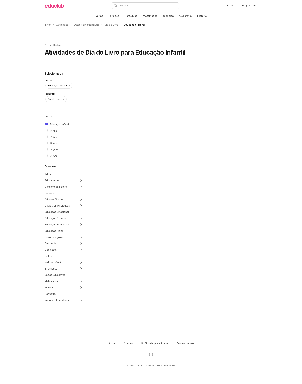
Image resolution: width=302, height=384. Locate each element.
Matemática (150, 15)
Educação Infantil (59, 124)
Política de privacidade (154, 343)
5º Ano (54, 155)
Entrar (230, 5)
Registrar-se (249, 5)
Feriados (114, 15)
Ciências (168, 15)
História (202, 15)
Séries (99, 15)
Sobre (112, 343)
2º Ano (54, 136)
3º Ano (54, 143)
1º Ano (53, 130)
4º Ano (54, 149)
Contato (128, 343)
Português (131, 15)
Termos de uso (185, 343)
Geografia (185, 15)
